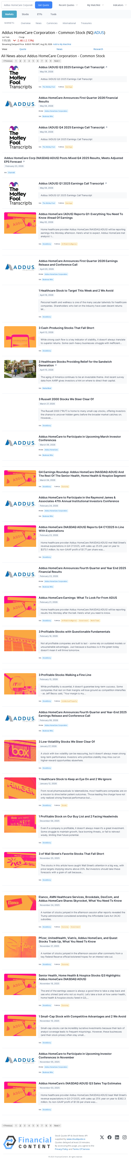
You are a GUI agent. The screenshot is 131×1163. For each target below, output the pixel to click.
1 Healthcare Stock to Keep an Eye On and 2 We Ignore (75, 779)
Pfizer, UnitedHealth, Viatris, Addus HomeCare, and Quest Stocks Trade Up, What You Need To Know (78, 939)
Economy (65, 486)
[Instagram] (124, 1142)
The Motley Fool (49, 87)
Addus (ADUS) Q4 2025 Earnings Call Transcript (73, 127)
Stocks (25, 14)
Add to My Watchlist (62, 44)
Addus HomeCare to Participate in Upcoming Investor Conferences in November (75, 1055)
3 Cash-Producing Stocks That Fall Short (66, 328)
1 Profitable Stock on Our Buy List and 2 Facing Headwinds (78, 816)
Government (83, 620)
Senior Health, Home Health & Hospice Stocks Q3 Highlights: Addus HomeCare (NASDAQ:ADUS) (80, 977)
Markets (9, 14)
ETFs (39, 14)
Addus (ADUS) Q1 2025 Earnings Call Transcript (73, 183)
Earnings (69, 87)
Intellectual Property (69, 701)
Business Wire (48, 116)
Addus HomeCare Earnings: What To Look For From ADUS (78, 597)
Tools (53, 14)
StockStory (47, 244)
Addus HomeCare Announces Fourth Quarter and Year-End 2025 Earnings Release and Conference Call (83, 714)
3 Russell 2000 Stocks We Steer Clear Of (66, 399)
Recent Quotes (66, 5)
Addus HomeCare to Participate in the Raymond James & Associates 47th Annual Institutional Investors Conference (79, 499)
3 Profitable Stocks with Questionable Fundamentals (74, 631)
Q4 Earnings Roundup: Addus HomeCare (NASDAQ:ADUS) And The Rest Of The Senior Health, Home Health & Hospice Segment (82, 473)
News (39, 23)
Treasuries (86, 23)
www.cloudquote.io (76, 1139)
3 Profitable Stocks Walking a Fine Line (65, 675)
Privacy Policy (61, 1149)
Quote (22, 49)
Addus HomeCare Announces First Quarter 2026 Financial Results (78, 99)
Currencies (52, 23)
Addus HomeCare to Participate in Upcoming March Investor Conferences (80, 438)
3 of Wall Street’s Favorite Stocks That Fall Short (71, 853)
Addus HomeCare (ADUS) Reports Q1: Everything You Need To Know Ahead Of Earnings (81, 215)
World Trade (95, 620)
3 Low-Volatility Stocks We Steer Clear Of (67, 741)
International (69, 23)
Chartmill (11, 172)
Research (98, 49)
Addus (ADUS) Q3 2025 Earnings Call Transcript (73, 67)
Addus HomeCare (51, 450)
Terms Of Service (81, 1149)
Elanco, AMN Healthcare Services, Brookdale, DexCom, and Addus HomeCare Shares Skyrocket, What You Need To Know (80, 898)
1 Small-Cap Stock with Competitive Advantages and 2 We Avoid (82, 1016)
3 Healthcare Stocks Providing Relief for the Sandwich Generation (75, 363)
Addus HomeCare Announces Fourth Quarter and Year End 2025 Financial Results (82, 569)
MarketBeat (47, 388)
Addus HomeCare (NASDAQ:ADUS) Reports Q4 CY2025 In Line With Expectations (81, 528)
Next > (57, 61)
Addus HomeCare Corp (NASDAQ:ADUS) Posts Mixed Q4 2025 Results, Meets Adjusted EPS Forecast (63, 159)
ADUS (99, 32)
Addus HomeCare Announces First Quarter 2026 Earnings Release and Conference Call (78, 262)
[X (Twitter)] (102, 1142)
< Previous (7, 61)
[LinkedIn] (117, 1142)
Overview (26, 23)
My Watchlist (93, 5)
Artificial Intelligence (69, 244)
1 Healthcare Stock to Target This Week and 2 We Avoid (76, 290)
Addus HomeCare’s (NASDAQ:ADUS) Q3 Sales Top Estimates (80, 1083)
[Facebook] (109, 1142)
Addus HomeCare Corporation (56, 111)
